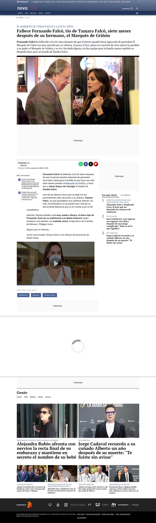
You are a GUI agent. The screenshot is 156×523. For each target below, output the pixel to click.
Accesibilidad (81, 518)
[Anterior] (31, 2)
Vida (26, 13)
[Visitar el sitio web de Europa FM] (105, 505)
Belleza (33, 13)
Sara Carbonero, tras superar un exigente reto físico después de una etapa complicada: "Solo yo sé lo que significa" (121, 224)
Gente (20, 13)
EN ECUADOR (112, 216)
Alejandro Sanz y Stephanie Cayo (44, 2)
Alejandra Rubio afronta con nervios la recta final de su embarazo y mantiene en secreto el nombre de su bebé (46, 450)
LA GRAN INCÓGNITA (25, 484)
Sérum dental (126, 2)
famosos (36, 295)
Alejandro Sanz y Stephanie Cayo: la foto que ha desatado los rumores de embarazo (120, 208)
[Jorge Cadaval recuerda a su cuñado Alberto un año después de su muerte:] (108, 421)
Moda (41, 13)
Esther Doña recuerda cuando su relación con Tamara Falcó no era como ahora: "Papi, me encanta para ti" (30, 195)
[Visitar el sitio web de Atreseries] (89, 505)
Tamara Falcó (49, 295)
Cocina (47, 13)
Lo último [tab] (125, 195)
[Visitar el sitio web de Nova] (73, 505)
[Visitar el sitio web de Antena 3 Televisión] (50, 505)
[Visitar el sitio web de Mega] (81, 505)
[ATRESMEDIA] (24, 505)
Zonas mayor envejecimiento (65, 2)
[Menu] (137, 13)
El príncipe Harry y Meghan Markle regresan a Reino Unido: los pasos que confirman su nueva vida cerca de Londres (124, 490)
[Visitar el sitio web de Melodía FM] (113, 505)
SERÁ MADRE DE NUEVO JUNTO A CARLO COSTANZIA (37, 440)
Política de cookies (108, 514)
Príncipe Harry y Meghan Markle (87, 2)
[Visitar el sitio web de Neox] (65, 505)
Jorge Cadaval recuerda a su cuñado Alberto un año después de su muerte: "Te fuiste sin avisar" (120, 239)
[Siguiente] (138, 2)
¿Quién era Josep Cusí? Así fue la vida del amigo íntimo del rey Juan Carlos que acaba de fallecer (93, 489)
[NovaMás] (34, 8)
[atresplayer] (127, 9)
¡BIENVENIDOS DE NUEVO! (119, 484)
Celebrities (23, 295)
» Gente (27, 17)
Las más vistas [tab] (109, 195)
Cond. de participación (123, 514)
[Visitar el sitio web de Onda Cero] (97, 505)
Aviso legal (81, 514)
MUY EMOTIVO (112, 233)
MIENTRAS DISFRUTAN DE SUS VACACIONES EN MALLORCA (119, 201)
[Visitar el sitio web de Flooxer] (135, 505)
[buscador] (137, 9)
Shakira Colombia (114, 2)
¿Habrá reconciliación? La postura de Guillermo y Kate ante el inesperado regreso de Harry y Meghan (31, 489)
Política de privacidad (93, 514)
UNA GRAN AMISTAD (86, 484)
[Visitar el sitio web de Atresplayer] (124, 505)
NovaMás (19, 17)
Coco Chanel (103, 2)
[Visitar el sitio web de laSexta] (58, 505)
